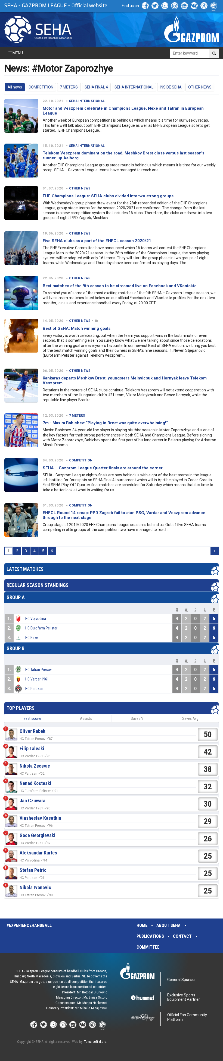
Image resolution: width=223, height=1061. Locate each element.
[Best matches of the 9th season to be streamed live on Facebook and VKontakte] (21, 293)
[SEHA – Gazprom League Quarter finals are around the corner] (21, 475)
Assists (86, 718)
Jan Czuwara (32, 800)
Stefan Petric (33, 870)
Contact (182, 936)
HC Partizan (34, 689)
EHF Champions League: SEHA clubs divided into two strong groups (108, 196)
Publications (150, 936)
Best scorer (32, 718)
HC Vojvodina (35, 618)
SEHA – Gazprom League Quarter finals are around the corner (103, 467)
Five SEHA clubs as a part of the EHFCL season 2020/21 (97, 240)
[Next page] (214, 551)
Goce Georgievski (37, 835)
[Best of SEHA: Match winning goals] (21, 336)
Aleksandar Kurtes (38, 853)
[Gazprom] (191, 29)
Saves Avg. (190, 718)
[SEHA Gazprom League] (38, 29)
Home (142, 925)
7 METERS (69, 87)
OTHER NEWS (200, 87)
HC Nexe (31, 637)
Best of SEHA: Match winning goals (76, 328)
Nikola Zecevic (35, 766)
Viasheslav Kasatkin (40, 818)
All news (15, 87)
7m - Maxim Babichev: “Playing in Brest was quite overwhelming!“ (105, 422)
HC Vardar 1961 (37, 679)
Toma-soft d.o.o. (95, 1042)
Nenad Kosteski (35, 783)
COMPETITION (41, 87)
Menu (17, 53)
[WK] (194, 5)
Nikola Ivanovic (35, 887)
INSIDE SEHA (171, 87)
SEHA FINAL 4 (96, 87)
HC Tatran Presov (38, 670)
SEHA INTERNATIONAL (133, 87)
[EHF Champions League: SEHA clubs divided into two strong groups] (21, 203)
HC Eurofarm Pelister (41, 628)
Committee (148, 947)
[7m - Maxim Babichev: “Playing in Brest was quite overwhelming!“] (21, 430)
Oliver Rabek (32, 731)
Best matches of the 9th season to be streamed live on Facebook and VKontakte (120, 285)
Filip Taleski (32, 748)
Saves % (137, 718)
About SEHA (168, 925)
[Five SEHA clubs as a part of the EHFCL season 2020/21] (21, 248)
